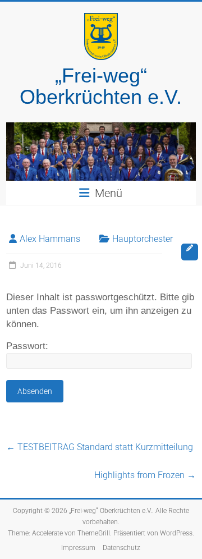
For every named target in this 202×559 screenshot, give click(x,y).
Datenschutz (121, 548)
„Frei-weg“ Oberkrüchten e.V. (101, 86)
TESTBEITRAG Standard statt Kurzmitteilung (99, 447)
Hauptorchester (142, 238)
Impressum (78, 548)
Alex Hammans (50, 238)
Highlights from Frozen (145, 475)
